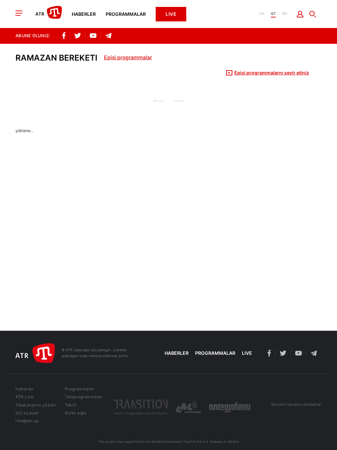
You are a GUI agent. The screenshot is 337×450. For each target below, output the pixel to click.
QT (273, 14)
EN (284, 14)
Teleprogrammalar (83, 397)
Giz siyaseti (27, 413)
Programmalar (126, 14)
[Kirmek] (300, 14)
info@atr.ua (27, 421)
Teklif (70, 405)
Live (171, 14)
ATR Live (24, 397)
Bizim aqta (75, 413)
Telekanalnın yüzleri (35, 405)
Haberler (84, 14)
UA (261, 14)
